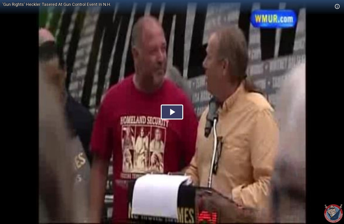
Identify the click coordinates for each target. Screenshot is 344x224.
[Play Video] (172, 112)
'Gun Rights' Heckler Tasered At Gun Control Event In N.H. (56, 4)
